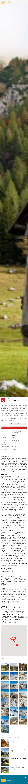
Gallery (13, 423)
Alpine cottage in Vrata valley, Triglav (18, 750)
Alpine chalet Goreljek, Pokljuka (18, 758)
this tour (19, 557)
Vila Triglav (13, 740)
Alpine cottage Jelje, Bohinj (17, 767)
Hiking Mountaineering (10, 398)
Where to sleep (22, 423)
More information (11, 780)
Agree (3, 780)
